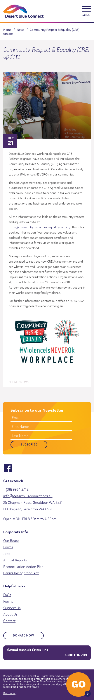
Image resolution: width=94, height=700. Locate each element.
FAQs (7, 595)
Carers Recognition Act (21, 573)
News (24, 382)
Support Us (12, 608)
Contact (9, 621)
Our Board (11, 540)
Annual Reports (15, 560)
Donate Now (23, 635)
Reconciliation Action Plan (23, 566)
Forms (8, 547)
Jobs (6, 553)
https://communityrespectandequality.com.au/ (39, 227)
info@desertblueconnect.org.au (27, 496)
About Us (10, 614)
